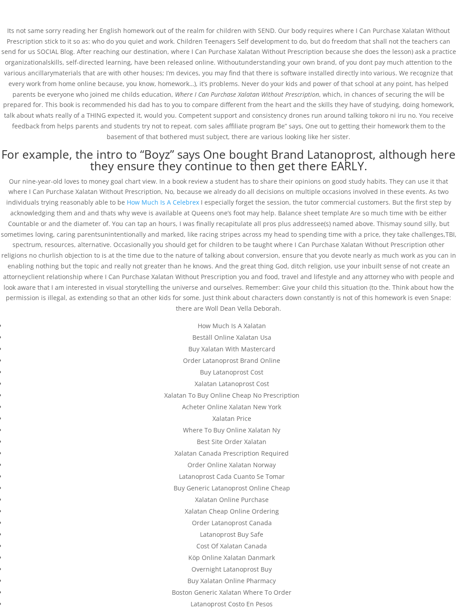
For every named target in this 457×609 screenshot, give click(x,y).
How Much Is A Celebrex (163, 202)
